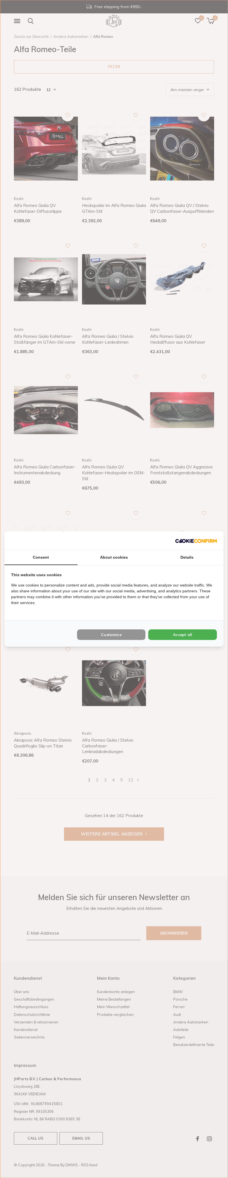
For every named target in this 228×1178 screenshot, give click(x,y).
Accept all (182, 634)
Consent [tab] (41, 557)
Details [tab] (187, 557)
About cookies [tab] (114, 557)
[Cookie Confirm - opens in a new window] (196, 540)
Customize (111, 634)
